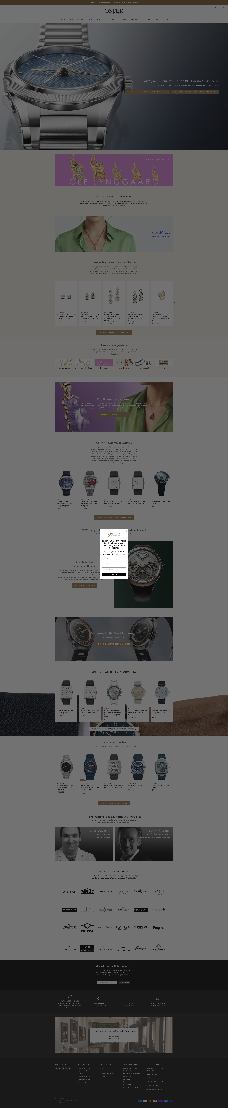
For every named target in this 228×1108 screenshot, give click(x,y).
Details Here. (122, 554)
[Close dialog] (127, 531)
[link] (114, 534)
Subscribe (114, 574)
